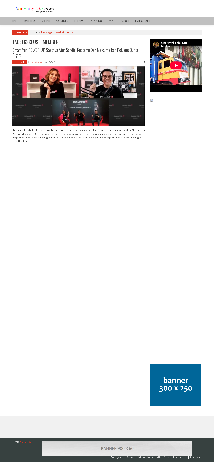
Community (62, 21)
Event (111, 21)
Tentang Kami (117, 457)
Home (15, 21)
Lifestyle (79, 21)
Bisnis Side (19, 62)
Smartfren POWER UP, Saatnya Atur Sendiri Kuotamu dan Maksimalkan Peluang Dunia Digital (75, 52)
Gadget (125, 21)
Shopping (96, 21)
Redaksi (130, 457)
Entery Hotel (143, 21)
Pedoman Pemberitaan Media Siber (153, 457)
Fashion (45, 21)
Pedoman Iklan (179, 457)
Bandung (29, 21)
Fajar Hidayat (36, 61)
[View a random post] (196, 21)
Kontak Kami (196, 457)
